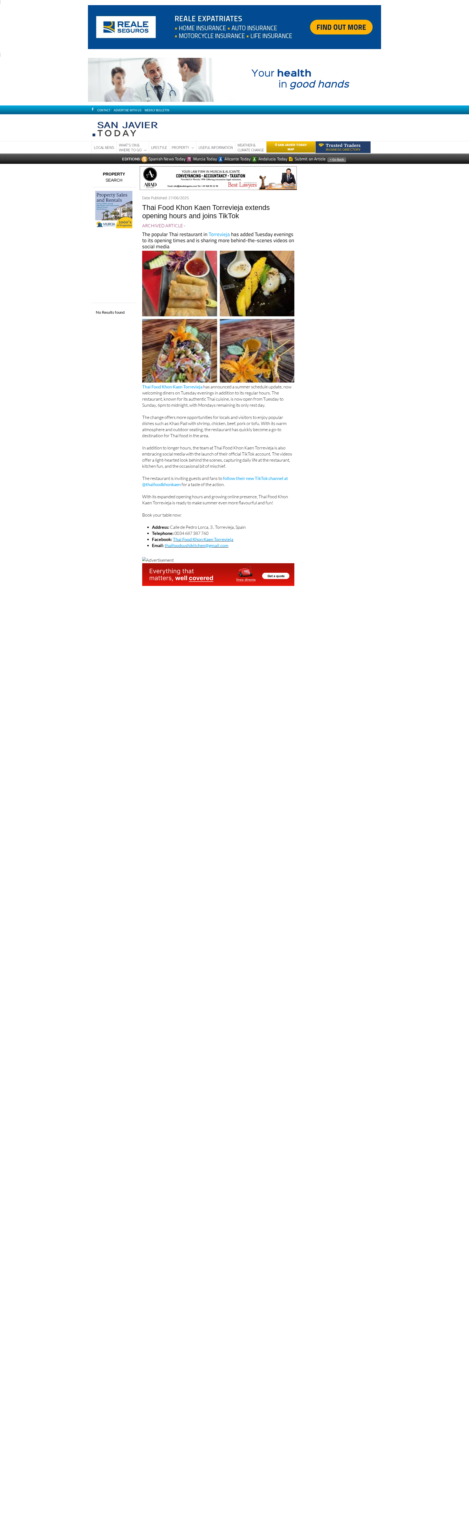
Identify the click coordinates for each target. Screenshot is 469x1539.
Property (180, 147)
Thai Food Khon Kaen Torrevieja (172, 386)
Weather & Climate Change (250, 147)
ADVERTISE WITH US (127, 110)
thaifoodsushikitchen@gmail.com (196, 545)
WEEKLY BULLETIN (157, 110)
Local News (104, 147)
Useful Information (216, 147)
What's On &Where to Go (130, 147)
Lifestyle (159, 147)
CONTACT (103, 110)
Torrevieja (219, 234)
